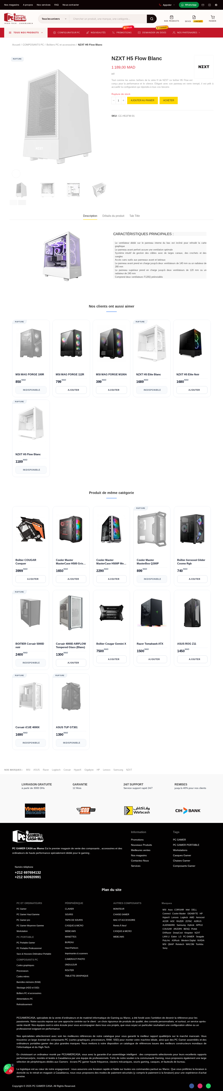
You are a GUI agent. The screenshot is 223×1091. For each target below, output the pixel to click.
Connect (167, 913)
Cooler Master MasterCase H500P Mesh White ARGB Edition (111, 561)
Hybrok (190, 925)
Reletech (180, 944)
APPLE (199, 925)
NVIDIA (200, 940)
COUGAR (167, 929)
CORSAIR (179, 910)
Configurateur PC (69, 32)
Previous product (202, 45)
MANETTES (70, 937)
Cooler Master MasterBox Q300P (148, 561)
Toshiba (199, 944)
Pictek (194, 929)
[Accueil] (38, 836)
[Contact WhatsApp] (208, 1085)
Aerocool (200, 917)
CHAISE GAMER (121, 914)
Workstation (22, 931)
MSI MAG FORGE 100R (30, 374)
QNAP (171, 944)
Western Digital (188, 940)
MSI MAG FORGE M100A (111, 374)
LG (180, 936)
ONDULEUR (71, 964)
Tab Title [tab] (134, 215)
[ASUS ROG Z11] (192, 612)
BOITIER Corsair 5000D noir (30, 645)
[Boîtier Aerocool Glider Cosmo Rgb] (192, 529)
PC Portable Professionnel (29, 948)
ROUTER (69, 970)
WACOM (190, 944)
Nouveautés (98, 32)
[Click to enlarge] (16, 174)
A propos (28, 4)
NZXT (129, 770)
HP (98, 770)
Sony (165, 948)
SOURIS (69, 914)
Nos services (44, 4)
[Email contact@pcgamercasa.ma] (203, 5)
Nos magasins (11, 4)
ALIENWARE (169, 925)
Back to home (206, 45)
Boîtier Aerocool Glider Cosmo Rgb (191, 561)
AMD (192, 917)
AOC (172, 921)
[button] (13, 202)
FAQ (56, 4)
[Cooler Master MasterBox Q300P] (152, 529)
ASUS (36, 770)
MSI (28, 770)
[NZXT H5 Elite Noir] (192, 343)
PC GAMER (188, 936)
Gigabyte (89, 770)
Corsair (67, 770)
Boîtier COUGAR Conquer (26, 561)
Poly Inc (166, 940)
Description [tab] (90, 215)
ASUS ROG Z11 (186, 643)
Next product (210, 45)
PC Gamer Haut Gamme (28, 914)
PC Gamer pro (23, 920)
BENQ (187, 929)
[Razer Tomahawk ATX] (152, 612)
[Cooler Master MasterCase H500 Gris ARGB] (71, 529)
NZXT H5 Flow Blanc (28, 454)
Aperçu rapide (44, 362)
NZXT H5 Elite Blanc (148, 374)
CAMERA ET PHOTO (75, 959)
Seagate (200, 936)
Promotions (124, 31)
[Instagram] (209, 5)
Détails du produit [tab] (113, 215)
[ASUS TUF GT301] (71, 696)
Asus (170, 910)
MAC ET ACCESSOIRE (124, 920)
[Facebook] (216, 5)
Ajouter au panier (142, 100)
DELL (194, 910)
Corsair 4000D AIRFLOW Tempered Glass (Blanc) (71, 645)
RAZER (180, 921)
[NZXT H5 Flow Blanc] (31, 423)
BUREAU (69, 942)
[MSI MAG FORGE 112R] (71, 343)
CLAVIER (69, 909)
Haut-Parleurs (71, 948)
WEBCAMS (70, 931)
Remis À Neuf (119, 925)
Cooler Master (179, 913)
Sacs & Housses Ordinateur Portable (34, 954)
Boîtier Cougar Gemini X (111, 643)
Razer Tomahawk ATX (150, 643)
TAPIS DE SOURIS (74, 920)
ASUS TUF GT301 (67, 727)
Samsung (118, 770)
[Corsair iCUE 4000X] (30, 696)
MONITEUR (118, 909)
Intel (188, 910)
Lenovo (106, 770)
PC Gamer (21, 909)
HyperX (77, 770)
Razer (46, 770)
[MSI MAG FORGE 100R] (31, 343)
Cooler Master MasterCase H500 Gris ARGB (69, 561)
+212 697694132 (28, 872)
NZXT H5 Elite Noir (187, 374)
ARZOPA (178, 929)
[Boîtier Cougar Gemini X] (111, 612)
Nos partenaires (187, 32)
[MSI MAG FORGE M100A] (111, 343)
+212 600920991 (28, 877)
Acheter (168, 100)
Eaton (174, 936)
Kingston (188, 933)
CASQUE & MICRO (74, 925)
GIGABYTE (192, 913)
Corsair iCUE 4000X (28, 727)
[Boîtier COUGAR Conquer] (30, 529)
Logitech (56, 770)
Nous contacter (71, 4)
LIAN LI (166, 936)
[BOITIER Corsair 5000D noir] (30, 612)
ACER (165, 921)
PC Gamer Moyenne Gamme (30, 925)
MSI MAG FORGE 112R (70, 374)
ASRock (175, 940)
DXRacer (167, 933)
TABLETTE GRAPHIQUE (76, 976)
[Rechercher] (152, 19)
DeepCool (178, 933)
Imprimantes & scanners (76, 953)
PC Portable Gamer (26, 943)
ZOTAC (188, 921)
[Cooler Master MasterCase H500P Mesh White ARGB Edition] (111, 529)
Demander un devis (154, 31)
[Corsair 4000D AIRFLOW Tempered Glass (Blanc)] (71, 612)
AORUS (197, 921)
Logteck (184, 917)
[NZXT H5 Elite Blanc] (151, 343)
